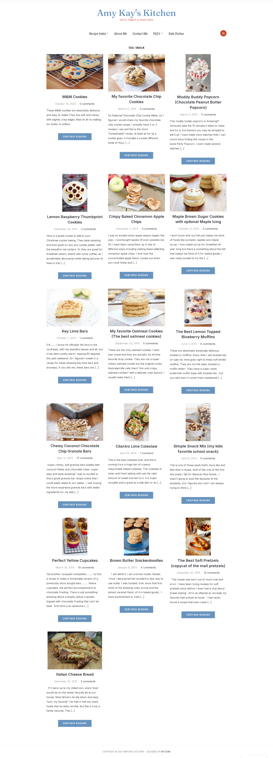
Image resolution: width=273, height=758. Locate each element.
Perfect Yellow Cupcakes (75, 560)
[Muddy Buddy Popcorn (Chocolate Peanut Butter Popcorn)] (198, 56)
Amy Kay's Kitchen (136, 12)
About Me (120, 34)
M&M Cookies (74, 96)
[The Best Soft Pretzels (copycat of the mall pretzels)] (198, 519)
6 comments (207, 343)
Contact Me (140, 34)
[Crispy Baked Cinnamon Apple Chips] (136, 175)
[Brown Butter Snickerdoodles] (136, 519)
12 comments (212, 572)
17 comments (85, 458)
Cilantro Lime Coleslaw (136, 446)
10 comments (86, 567)
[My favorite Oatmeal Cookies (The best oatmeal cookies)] (136, 290)
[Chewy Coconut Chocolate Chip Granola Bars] (74, 405)
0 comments (87, 103)
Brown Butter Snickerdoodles (136, 560)
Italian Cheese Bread (75, 674)
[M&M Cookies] (74, 56)
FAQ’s (156, 34)
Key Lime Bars (75, 331)
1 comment (86, 338)
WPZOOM (165, 751)
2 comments (88, 229)
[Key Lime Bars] (74, 290)
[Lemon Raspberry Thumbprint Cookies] (74, 175)
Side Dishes (176, 34)
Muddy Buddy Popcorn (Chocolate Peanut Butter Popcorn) (198, 102)
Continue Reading (75, 136)
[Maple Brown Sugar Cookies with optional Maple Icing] (198, 175)
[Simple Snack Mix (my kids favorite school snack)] (198, 405)
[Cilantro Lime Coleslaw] (136, 405)
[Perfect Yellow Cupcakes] (74, 519)
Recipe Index (97, 34)
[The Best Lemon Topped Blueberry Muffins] (198, 290)
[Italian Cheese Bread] (75, 633)
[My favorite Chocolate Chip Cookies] (136, 56)
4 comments (148, 567)
